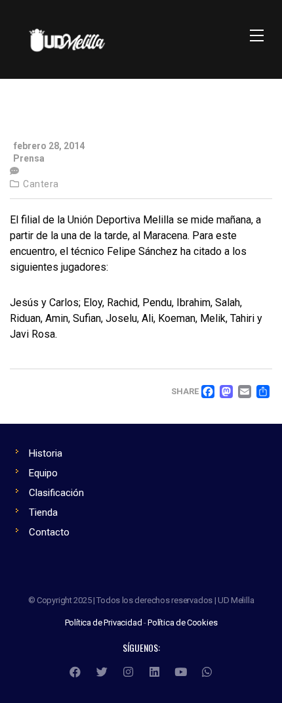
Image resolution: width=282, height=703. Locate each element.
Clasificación (56, 493)
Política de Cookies (182, 622)
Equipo (43, 473)
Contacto (49, 532)
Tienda (43, 512)
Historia (45, 453)
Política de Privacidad (103, 622)
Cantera (41, 184)
